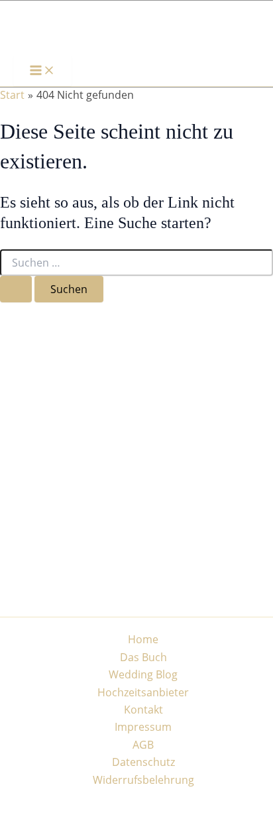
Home (143, 639)
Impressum (143, 727)
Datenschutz (143, 762)
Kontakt (143, 709)
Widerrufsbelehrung (143, 780)
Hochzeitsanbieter (143, 692)
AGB (143, 744)
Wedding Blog (143, 674)
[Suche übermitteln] (16, 289)
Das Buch (143, 657)
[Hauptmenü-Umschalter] (42, 71)
